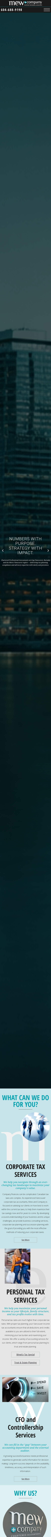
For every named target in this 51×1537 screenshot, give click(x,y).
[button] (47, 9)
